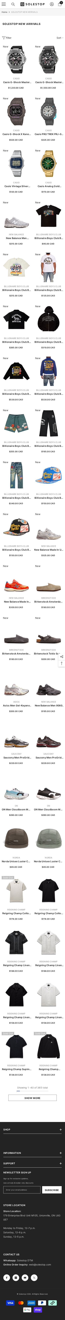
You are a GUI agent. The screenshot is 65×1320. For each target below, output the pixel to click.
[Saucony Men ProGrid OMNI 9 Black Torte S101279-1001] (48, 735)
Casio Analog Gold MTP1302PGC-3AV (49, 186)
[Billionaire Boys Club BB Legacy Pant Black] (48, 423)
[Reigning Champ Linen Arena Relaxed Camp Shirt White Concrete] (48, 942)
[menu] (4, 4)
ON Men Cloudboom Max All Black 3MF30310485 (48, 809)
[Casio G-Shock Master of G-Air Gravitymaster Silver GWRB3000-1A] (16, 59)
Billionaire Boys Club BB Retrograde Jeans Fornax (16, 498)
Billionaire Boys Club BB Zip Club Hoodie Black (48, 342)
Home (4, 12)
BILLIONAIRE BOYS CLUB (48, 234)
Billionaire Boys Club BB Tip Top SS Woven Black (16, 342)
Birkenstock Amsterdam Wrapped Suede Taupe (48, 601)
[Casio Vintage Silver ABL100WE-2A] (16, 163)
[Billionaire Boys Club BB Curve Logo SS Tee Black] (48, 215)
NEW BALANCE (16, 234)
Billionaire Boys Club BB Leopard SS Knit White (48, 290)
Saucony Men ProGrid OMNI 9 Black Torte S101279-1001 (49, 757)
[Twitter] (34, 1277)
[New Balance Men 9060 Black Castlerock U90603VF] (48, 683)
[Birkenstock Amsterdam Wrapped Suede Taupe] (48, 579)
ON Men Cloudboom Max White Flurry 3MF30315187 (16, 809)
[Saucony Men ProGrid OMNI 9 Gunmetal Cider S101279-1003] (16, 735)
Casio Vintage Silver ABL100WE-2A (16, 186)
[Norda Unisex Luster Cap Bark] (16, 838)
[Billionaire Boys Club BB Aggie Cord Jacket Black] (16, 371)
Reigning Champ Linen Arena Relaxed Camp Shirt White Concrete (48, 965)
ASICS (16, 702)
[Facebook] (6, 1277)
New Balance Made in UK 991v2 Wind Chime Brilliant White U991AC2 (48, 549)
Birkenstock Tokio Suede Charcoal (48, 653)
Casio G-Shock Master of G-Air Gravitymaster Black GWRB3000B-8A (48, 82)
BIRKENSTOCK (48, 598)
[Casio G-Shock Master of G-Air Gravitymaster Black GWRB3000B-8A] (48, 59)
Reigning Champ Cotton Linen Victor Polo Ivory (16, 913)
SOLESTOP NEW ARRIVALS (24, 12)
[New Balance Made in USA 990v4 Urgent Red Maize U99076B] (16, 579)
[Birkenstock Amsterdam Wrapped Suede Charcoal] (16, 631)
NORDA (16, 857)
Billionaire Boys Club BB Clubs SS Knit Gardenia (16, 290)
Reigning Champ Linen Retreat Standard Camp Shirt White (48, 1017)
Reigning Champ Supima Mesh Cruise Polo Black (16, 1069)
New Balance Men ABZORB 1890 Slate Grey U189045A (16, 238)
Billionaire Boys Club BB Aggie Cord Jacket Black (16, 394)
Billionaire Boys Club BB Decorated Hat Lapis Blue (48, 498)
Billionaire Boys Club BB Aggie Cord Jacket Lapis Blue (48, 394)
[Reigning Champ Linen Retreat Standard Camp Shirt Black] (16, 994)
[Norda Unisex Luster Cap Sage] (48, 838)
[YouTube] (25, 1277)
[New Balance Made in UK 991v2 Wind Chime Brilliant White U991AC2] (48, 527)
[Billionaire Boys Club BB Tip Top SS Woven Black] (16, 319)
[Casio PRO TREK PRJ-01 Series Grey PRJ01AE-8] (48, 111)
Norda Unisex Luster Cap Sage (48, 861)
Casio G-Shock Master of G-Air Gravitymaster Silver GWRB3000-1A (16, 82)
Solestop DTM (24, 1260)
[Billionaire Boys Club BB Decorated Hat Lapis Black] (16, 527)
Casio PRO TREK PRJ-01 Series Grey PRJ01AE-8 (49, 134)
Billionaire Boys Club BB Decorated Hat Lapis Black (16, 549)
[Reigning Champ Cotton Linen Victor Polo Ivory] (16, 890)
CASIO (16, 78)
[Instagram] (15, 1277)
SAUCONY (16, 754)
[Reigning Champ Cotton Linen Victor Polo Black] (48, 890)
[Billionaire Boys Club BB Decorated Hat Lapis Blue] (48, 475)
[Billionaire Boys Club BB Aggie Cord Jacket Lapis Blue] (48, 371)
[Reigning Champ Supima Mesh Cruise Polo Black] (16, 1046)
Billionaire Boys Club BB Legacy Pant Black (48, 446)
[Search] (13, 4)
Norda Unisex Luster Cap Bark (16, 861)
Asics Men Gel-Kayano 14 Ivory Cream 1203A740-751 (16, 705)
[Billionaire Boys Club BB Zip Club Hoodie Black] (48, 319)
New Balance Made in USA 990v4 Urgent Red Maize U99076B (16, 601)
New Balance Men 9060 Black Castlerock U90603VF (48, 705)
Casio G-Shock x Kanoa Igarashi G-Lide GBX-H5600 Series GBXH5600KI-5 (16, 134)
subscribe (52, 1190)
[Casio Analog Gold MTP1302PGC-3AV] (48, 163)
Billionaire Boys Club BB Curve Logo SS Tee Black (48, 238)
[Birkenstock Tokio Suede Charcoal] (48, 631)
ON (16, 806)
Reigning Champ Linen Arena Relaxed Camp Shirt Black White (16, 965)
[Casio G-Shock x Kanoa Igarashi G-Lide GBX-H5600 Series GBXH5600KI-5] (16, 111)
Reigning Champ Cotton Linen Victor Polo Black (48, 913)
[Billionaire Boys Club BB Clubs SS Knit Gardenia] (16, 267)
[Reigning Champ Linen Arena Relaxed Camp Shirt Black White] (16, 942)
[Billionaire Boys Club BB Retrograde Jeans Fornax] (16, 475)
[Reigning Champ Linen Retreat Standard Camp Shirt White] (48, 994)
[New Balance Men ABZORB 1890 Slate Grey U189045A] (16, 215)
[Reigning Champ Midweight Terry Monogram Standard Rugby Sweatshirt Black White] (48, 1046)
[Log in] (52, 4)
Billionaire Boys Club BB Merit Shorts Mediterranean (16, 446)
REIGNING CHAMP (16, 909)
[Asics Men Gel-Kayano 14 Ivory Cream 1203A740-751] (16, 683)
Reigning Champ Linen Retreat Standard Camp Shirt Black (16, 1017)
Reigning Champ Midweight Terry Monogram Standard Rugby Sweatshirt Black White (48, 1069)
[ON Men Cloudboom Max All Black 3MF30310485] (48, 787)
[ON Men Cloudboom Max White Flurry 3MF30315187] (16, 787)
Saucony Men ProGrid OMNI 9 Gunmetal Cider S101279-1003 (16, 757)
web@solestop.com (40, 1264)
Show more (32, 1098)
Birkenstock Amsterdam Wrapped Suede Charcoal (16, 653)
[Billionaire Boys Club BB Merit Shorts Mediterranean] (16, 423)
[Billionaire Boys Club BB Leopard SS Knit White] (48, 267)
